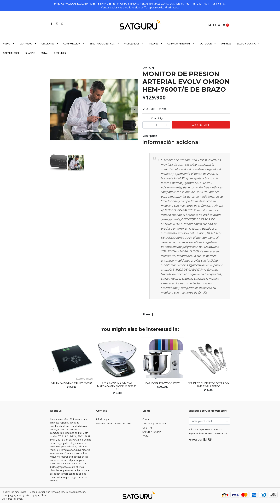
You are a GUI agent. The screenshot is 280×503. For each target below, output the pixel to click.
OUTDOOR (206, 43)
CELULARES (47, 43)
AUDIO (6, 43)
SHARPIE (30, 53)
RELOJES (153, 43)
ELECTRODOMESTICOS (102, 43)
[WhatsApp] (62, 23)
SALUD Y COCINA (246, 43)
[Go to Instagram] (56, 23)
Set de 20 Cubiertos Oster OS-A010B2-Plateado (208, 384)
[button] (209, 25)
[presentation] (53, 109)
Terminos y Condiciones (155, 423)
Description (149, 136)
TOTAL (44, 53)
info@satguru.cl (104, 419)
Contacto (147, 419)
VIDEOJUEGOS (132, 43)
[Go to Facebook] (51, 23)
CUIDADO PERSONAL (178, 43)
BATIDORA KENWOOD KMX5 (162, 383)
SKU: (145, 109)
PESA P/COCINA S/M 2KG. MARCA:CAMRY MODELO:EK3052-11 (117, 386)
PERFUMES (60, 53)
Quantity (157, 118)
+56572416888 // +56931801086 (113, 423)
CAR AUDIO (26, 43)
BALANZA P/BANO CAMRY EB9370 (72, 383)
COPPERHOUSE (11, 53)
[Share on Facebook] (152, 314)
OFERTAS (226, 43)
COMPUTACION (71, 43)
